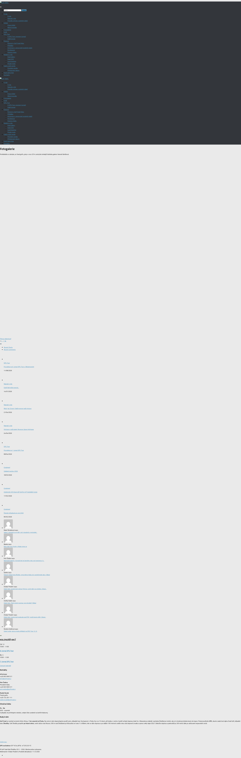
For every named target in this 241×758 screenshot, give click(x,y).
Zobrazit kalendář (5, 666)
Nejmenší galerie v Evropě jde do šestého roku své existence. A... (24, 560)
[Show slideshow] (5, 339)
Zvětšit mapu (3, 742)
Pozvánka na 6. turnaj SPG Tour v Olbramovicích (19, 367)
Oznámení (7, 467)
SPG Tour (7, 34)
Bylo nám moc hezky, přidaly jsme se (15, 546)
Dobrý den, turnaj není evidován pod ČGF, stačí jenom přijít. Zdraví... (25, 617)
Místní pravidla (12, 27)
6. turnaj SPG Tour (7, 650)
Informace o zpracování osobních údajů (20, 48)
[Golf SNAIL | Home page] (4, 3)
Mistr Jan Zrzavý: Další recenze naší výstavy (18, 408)
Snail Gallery (11, 57)
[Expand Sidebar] (1, 635)
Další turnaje (11, 39)
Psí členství (11, 50)
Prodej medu (11, 63)
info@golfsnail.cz (5, 679)
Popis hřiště (11, 25)
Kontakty (7, 75)
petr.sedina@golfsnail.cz (8, 689)
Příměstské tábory (13, 70)
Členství (6, 41)
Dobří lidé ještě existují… (11, 387)
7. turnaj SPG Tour (7, 661)
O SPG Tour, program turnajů (17, 36)
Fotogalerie (7, 30)
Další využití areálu (9, 66)
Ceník (5, 32)
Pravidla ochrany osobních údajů (18, 21)
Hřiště (6, 23)
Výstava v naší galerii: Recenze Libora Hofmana (19, 429)
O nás (5, 14)
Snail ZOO (11, 59)
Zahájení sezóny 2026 (11, 471)
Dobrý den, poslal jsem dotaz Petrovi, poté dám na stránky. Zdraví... (25, 589)
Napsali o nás (12, 18)
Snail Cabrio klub (9, 73)
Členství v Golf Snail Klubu (16, 43)
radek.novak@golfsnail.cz (8, 700)
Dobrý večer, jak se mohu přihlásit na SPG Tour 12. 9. (20, 631)
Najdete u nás (8, 54)
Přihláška (10, 45)
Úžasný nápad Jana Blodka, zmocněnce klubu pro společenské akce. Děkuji (27, 575)
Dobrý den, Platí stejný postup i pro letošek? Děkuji (20, 603)
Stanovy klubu (12, 52)
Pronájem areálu (13, 68)
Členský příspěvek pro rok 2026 (14, 513)
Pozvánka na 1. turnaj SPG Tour (14, 450)
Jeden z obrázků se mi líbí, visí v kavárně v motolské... (20, 532)
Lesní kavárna (12, 61)
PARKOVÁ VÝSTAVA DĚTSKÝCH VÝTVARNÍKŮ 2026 (20, 492)
